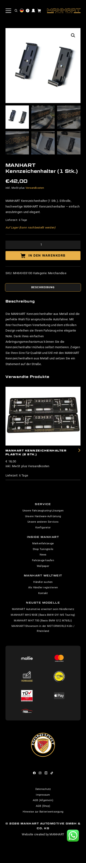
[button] (16, 10)
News (43, 554)
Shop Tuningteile (43, 549)
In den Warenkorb (47, 255)
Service (43, 504)
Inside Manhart (43, 537)
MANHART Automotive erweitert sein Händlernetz (43, 609)
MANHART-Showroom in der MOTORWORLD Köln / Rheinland (43, 628)
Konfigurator (43, 527)
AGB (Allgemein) (43, 800)
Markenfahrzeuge (43, 543)
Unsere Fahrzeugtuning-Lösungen (43, 510)
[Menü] (8, 11)
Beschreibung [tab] (43, 287)
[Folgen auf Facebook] (34, 773)
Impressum (43, 794)
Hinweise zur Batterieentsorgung (43, 811)
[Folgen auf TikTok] (51, 773)
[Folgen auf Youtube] (46, 773)
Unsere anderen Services (43, 521)
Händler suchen (43, 582)
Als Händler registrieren (43, 587)
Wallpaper (43, 566)
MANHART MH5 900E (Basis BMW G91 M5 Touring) (43, 614)
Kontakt (43, 593)
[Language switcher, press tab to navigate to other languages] (21, 10)
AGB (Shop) (43, 806)
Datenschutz (43, 789)
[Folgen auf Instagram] (40, 773)
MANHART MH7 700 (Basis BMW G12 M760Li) (43, 620)
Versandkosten (35, 187)
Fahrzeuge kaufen (43, 560)
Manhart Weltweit (43, 575)
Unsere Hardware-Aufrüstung (43, 516)
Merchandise (57, 273)
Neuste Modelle (43, 602)
